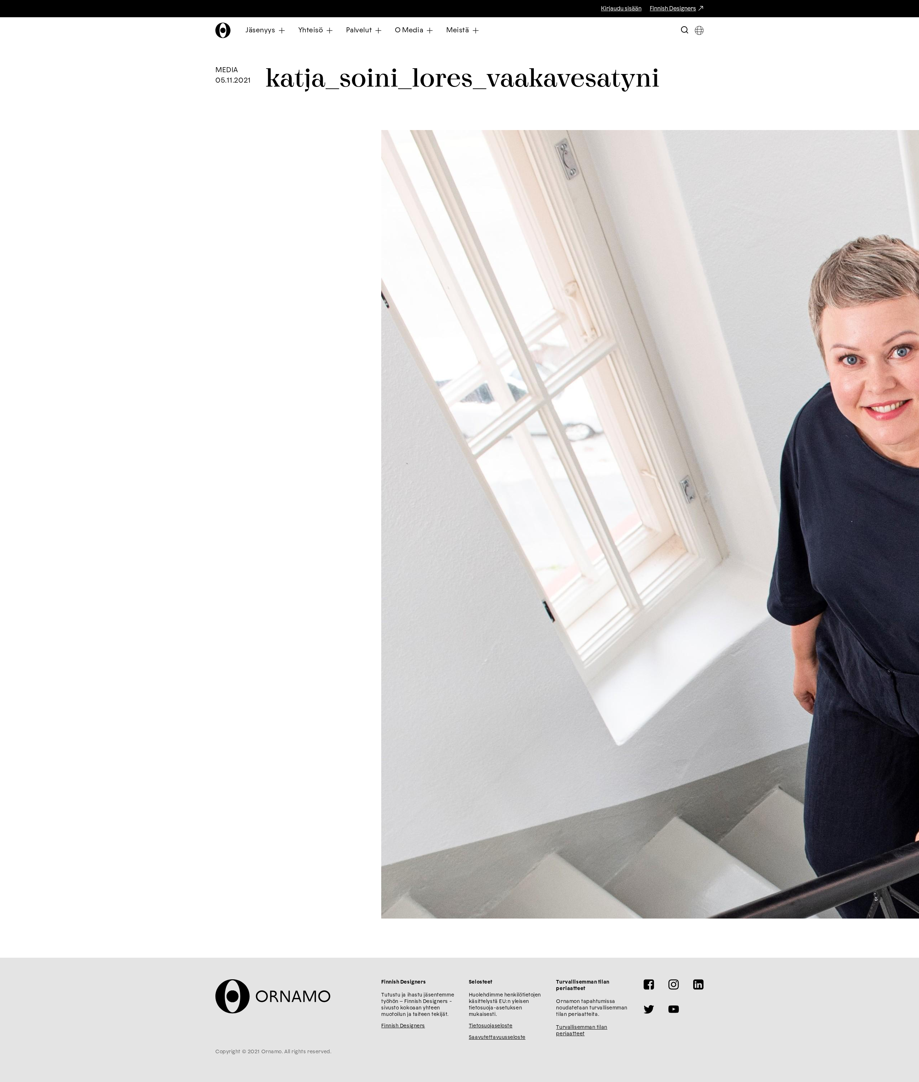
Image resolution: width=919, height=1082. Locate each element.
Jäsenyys (260, 30)
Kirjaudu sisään (621, 8)
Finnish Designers (673, 8)
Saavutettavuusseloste (497, 1037)
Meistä (457, 30)
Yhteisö (310, 30)
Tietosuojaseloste (491, 1025)
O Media (409, 30)
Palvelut (359, 30)
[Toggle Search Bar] (684, 30)
